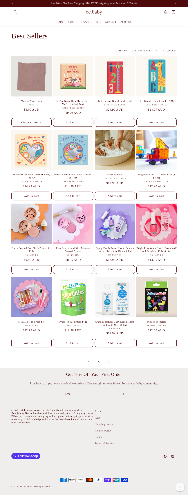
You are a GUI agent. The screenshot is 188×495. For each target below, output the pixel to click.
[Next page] (109, 362)
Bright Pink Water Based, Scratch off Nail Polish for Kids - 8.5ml (156, 250)
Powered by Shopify (40, 486)
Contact (99, 437)
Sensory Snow (114, 174)
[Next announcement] (175, 3)
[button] (15, 12)
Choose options (31, 122)
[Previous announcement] (13, 3)
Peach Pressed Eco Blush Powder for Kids (31, 250)
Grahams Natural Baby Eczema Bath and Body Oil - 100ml (115, 323)
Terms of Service (104, 443)
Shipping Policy (104, 424)
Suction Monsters (156, 321)
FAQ (97, 417)
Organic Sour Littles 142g (73, 321)
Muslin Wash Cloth (31, 101)
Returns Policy (103, 430)
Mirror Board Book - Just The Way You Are (31, 176)
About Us (100, 411)
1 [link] (79, 362)
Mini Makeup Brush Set (31, 321)
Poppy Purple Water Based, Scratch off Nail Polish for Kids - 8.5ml (115, 250)
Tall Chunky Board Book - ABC (156, 101)
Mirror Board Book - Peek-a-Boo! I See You (73, 176)
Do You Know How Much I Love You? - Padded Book (73, 102)
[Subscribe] (123, 394)
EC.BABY (25, 486)
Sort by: (123, 50)
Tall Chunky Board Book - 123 (115, 101)
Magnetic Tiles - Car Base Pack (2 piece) (156, 176)
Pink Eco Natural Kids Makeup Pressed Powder (73, 250)
